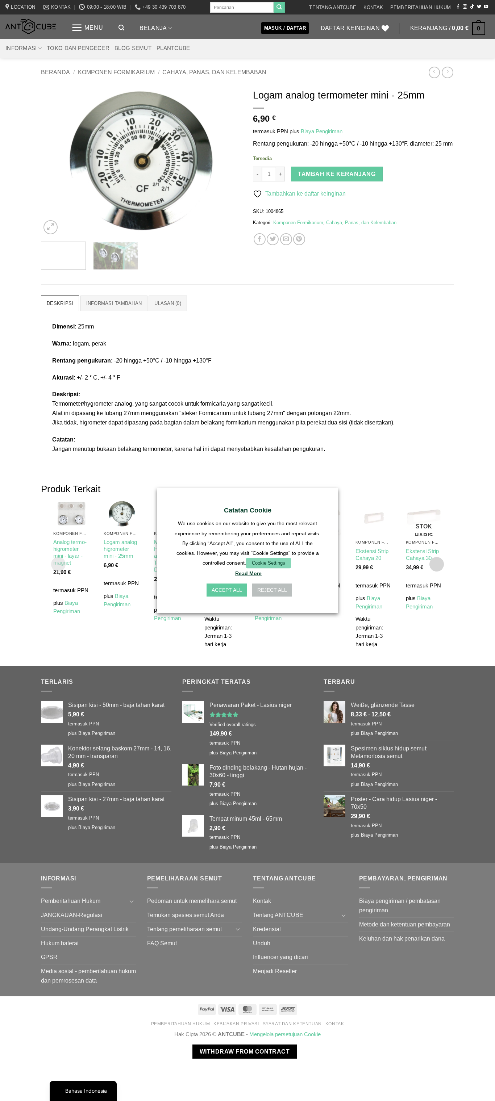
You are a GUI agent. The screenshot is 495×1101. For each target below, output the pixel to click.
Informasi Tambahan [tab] (114, 303)
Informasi (21, 48)
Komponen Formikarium (116, 72)
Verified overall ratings (232, 724)
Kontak (373, 7)
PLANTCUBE (173, 48)
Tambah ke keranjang (336, 174)
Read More (248, 574)
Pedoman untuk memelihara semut (192, 900)
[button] (87, 27)
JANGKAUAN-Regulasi (71, 915)
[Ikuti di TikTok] (472, 6)
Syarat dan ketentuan (292, 1023)
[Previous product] (447, 72)
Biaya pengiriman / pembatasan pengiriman (400, 905)
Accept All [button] (227, 590)
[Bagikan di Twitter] (273, 239)
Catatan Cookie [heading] (247, 510)
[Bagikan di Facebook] (260, 239)
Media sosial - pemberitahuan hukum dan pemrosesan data (88, 976)
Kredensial (267, 929)
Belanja (153, 28)
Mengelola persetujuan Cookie (285, 1034)
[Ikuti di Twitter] (479, 6)
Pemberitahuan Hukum (420, 7)
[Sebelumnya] (54, 161)
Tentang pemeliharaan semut (184, 929)
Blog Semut (133, 48)
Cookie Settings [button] (268, 563)
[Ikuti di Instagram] (465, 6)
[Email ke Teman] (286, 239)
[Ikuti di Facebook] (458, 6)
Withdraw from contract (245, 1051)
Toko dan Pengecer (78, 48)
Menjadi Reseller (275, 971)
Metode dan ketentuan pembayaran (404, 924)
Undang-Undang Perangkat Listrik (85, 929)
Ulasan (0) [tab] (167, 303)
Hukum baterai (60, 943)
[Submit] (279, 7)
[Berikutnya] (229, 161)
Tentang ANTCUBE (332, 7)
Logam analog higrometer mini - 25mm (120, 549)
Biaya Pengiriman (321, 131)
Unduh (261, 943)
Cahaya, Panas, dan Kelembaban (214, 72)
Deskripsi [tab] (60, 303)
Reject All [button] (272, 590)
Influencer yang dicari (280, 957)
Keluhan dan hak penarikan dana (402, 938)
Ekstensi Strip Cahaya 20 (371, 554)
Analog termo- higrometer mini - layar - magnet (70, 552)
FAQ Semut (162, 943)
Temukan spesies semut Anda (185, 915)
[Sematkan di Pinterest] (299, 239)
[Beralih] (132, 901)
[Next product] (434, 72)
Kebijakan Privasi (236, 1023)
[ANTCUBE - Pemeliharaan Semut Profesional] (30, 26)
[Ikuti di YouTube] (486, 6)
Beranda (55, 72)
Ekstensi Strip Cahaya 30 (422, 554)
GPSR (49, 957)
